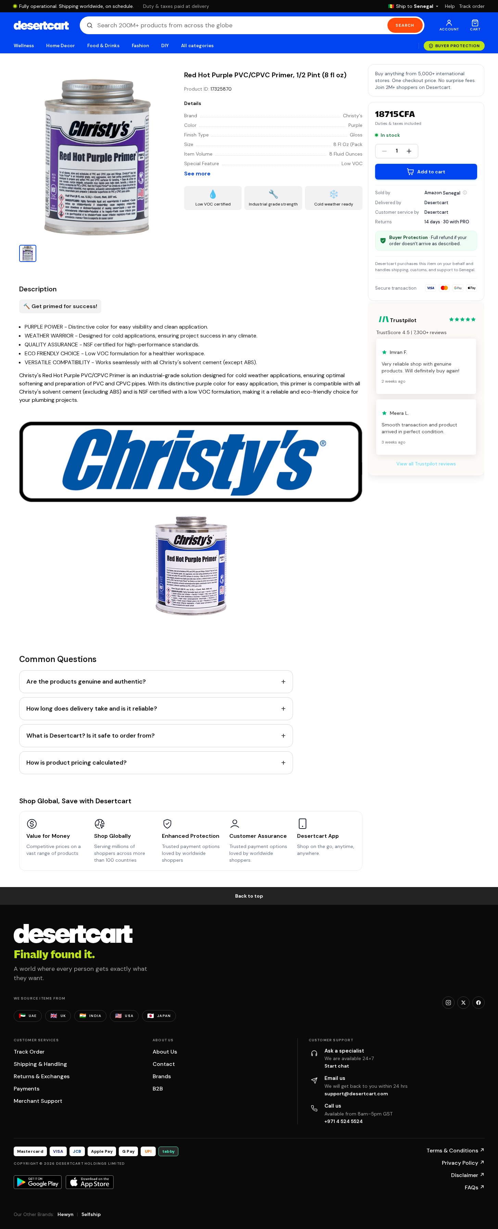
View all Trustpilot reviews (426, 464)
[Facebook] (478, 1002)
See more (197, 173)
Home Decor (60, 46)
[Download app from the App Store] (90, 1182)
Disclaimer (468, 1175)
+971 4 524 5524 (343, 1121)
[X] (463, 1002)
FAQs (475, 1187)
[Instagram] (448, 1002)
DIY (165, 46)
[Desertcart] (41, 25)
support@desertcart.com (356, 1094)
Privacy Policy (463, 1162)
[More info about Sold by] (465, 192)
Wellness (24, 46)
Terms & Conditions (455, 1150)
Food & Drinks (103, 46)
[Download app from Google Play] (38, 1182)
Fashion (140, 46)
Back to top (249, 896)
